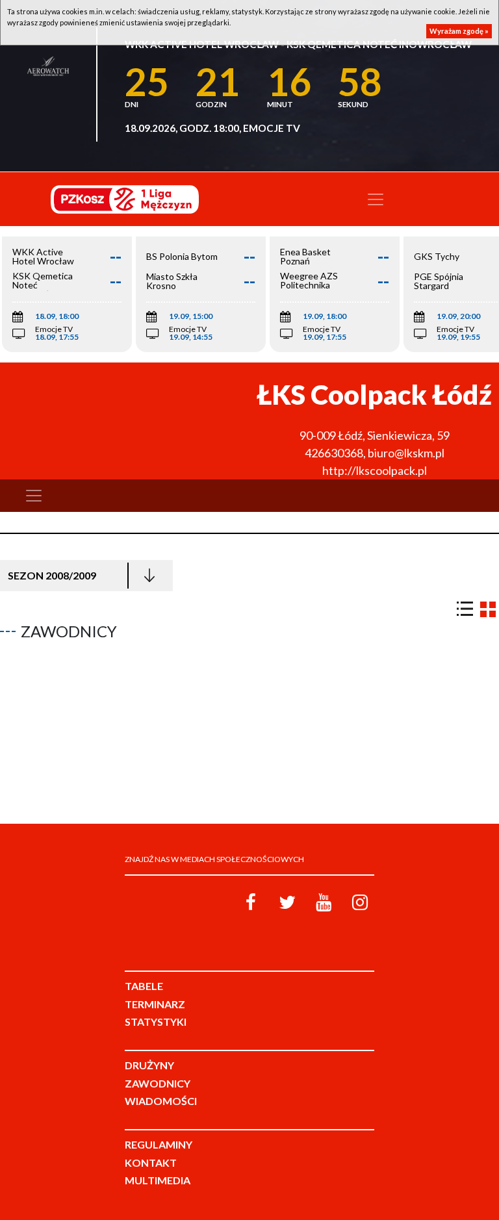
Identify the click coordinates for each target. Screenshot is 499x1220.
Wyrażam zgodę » (459, 31)
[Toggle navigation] (375, 199)
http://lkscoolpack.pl (374, 470)
